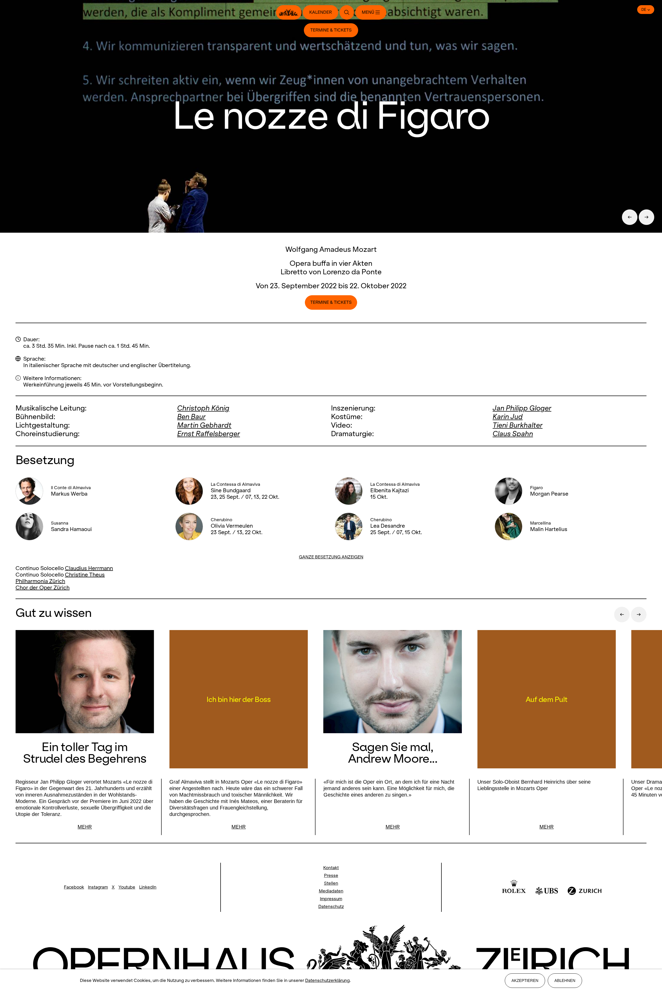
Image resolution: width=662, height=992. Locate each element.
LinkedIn (147, 887)
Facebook (74, 887)
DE (643, 9)
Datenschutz (331, 906)
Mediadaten (331, 891)
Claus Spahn (513, 434)
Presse (331, 875)
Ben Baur (191, 417)
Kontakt (331, 867)
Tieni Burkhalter (518, 425)
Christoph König (203, 408)
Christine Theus (85, 575)
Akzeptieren (524, 980)
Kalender (320, 12)
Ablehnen (564, 980)
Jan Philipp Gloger (522, 408)
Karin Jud (508, 417)
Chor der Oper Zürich (43, 587)
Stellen (331, 883)
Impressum (331, 898)
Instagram (98, 887)
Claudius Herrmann (89, 568)
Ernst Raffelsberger (208, 434)
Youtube (126, 887)
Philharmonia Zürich (40, 581)
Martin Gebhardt (204, 425)
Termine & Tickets (331, 30)
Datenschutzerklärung (327, 980)
